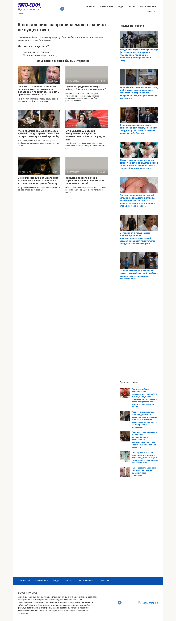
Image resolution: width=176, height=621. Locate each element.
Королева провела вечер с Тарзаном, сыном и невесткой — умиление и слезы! (84, 180)
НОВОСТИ (90, 6)
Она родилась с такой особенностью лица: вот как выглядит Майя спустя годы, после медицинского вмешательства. (145, 457)
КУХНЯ (132, 6)
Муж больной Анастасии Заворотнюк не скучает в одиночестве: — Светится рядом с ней (86, 134)
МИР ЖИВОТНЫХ (148, 6)
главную (42, 55)
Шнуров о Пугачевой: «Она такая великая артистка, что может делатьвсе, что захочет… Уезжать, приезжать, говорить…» (39, 90)
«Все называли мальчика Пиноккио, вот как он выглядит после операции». (144, 472)
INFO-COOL (29, 5)
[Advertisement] (139, 332)
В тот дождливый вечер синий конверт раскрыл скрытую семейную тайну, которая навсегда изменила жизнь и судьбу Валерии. (138, 129)
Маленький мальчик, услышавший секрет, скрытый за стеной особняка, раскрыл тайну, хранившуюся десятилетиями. (139, 274)
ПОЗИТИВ (151, 12)
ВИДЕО (121, 6)
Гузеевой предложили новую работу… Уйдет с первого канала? (85, 88)
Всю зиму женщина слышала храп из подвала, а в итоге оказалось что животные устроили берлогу (38, 180)
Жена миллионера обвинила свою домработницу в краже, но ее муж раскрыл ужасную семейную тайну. (39, 133)
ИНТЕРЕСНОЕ (106, 6)
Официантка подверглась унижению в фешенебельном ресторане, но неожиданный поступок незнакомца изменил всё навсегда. (144, 440)
